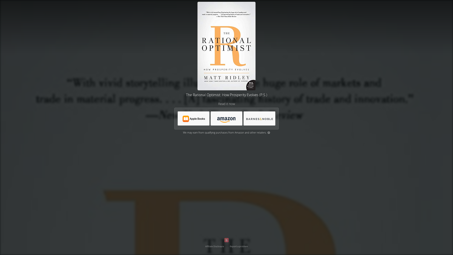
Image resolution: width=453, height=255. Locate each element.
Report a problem (239, 246)
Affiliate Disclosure (214, 246)
